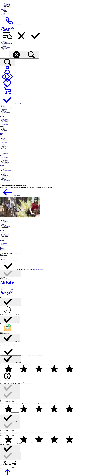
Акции (3, 49)
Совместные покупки (7, 7)
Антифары (4, 46)
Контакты (1, 126)
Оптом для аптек (6, 6)
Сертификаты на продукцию (8, 13)
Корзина (1, 134)
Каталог (1, 136)
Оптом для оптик (7, 5)
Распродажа (4, 114)
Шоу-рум (1, 133)
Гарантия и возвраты (7, 4)
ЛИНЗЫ (3, 141)
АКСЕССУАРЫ (4, 109)
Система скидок (4, 130)
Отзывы (5, 11)
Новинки (3, 40)
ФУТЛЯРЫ (4, 45)
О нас (5, 10)
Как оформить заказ (5, 157)
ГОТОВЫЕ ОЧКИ (5, 42)
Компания (2, 165)
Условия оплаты (6, 2)
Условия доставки (7, 3)
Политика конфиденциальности (5, 279)
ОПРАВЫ (3, 41)
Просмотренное (4, 150)
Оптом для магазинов (5, 162)
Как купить (2, 116)
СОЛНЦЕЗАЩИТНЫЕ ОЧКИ (7, 43)
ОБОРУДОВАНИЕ (5, 48)
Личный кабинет (5, 153)
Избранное (2, 135)
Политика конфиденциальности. (38, 269)
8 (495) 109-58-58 (3, 251)
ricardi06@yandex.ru (3, 255)
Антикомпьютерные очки (6, 47)
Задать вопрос (2, 259)
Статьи (5, 12)
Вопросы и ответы (7, 8)
